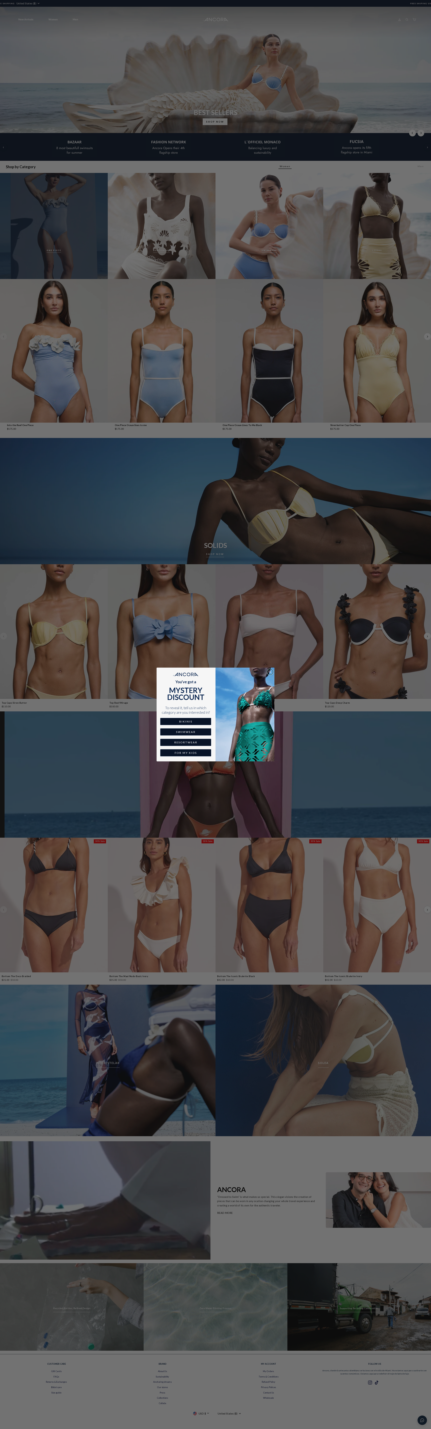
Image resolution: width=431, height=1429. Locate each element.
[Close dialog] (270, 672)
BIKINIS (185, 721)
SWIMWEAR (185, 731)
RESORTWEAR (185, 742)
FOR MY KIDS (186, 752)
